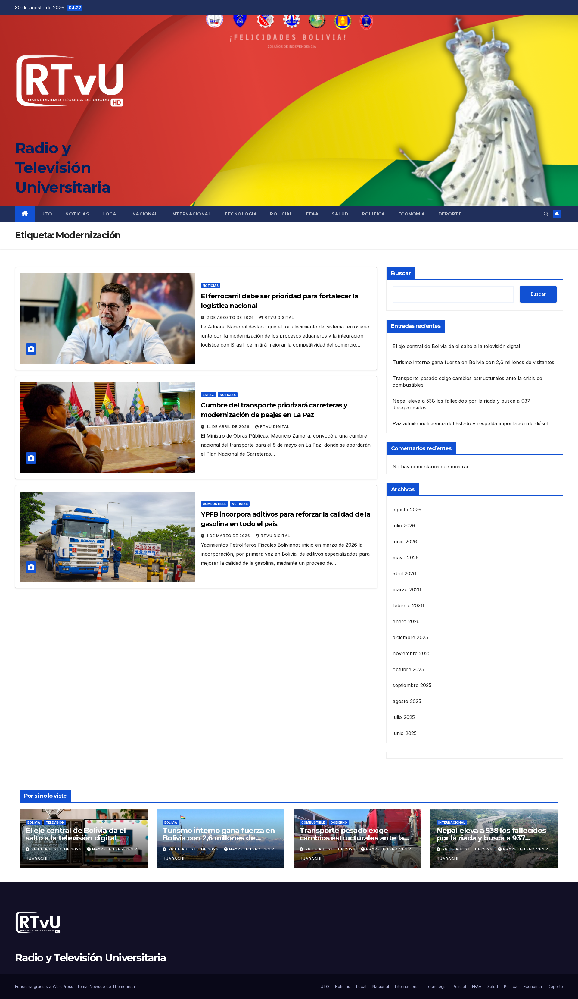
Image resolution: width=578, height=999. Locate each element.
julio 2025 (404, 717)
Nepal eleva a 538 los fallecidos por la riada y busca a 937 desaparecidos (491, 838)
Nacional (145, 214)
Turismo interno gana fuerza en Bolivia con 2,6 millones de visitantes (473, 362)
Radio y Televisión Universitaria (62, 167)
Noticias (77, 214)
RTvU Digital (279, 317)
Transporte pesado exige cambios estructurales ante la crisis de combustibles (352, 838)
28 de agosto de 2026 (57, 849)
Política (373, 214)
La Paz (208, 395)
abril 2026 (404, 573)
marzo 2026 (407, 589)
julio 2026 (404, 526)
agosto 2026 (407, 510)
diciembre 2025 (410, 637)
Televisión (55, 822)
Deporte (450, 214)
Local (110, 214)
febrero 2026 (408, 605)
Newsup (97, 986)
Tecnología (240, 214)
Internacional (191, 214)
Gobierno (339, 822)
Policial (281, 214)
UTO (46, 214)
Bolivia (33, 822)
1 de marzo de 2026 (229, 535)
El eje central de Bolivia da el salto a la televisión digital (456, 346)
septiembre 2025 (412, 685)
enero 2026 (406, 621)
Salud (340, 214)
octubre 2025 (408, 669)
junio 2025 (405, 733)
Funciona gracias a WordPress (44, 986)
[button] (546, 214)
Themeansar (124, 986)
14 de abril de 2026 (229, 426)
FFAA (312, 214)
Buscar (401, 273)
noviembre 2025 (411, 653)
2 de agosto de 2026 (231, 317)
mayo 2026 (406, 557)
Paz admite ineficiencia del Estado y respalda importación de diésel (470, 423)
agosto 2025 (407, 701)
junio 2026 (405, 542)
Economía (411, 214)
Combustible (214, 504)
